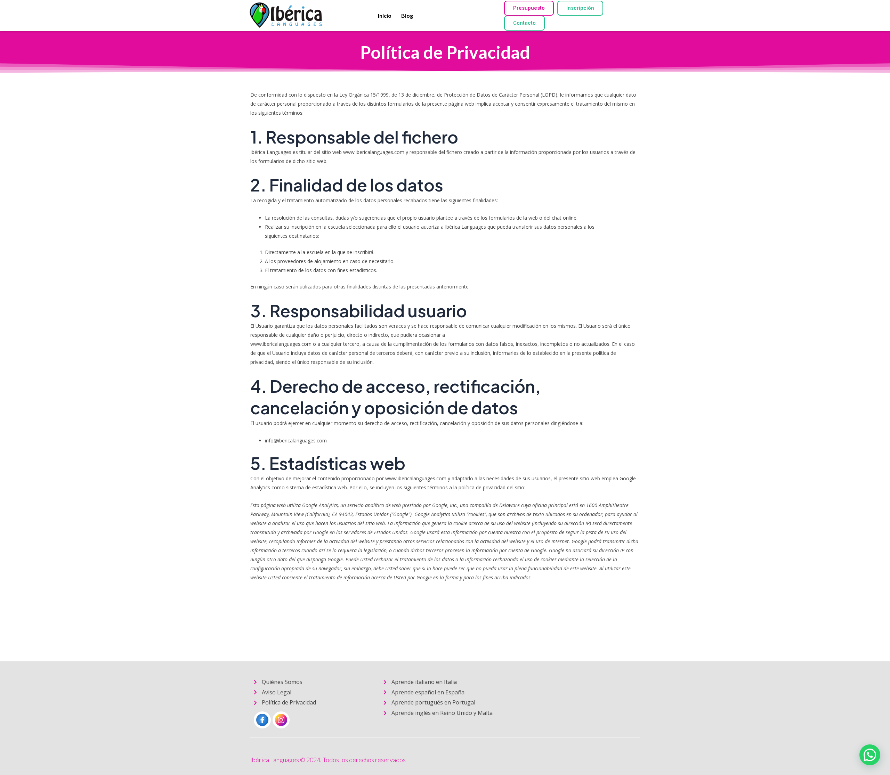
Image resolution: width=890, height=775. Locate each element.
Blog (407, 15)
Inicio (384, 15)
